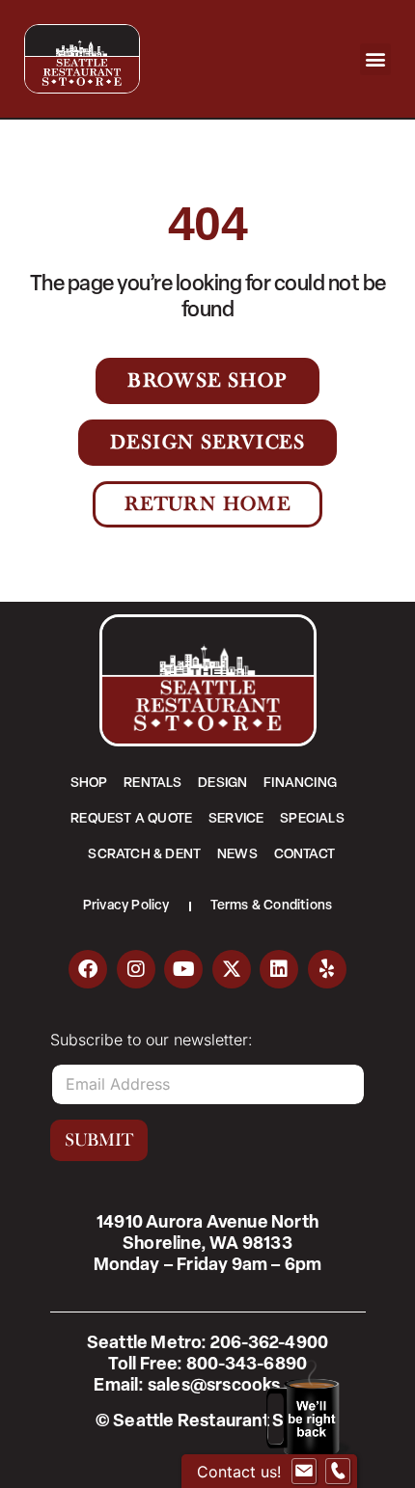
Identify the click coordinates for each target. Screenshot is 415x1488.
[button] (376, 59)
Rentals (152, 783)
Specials (312, 819)
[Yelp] (327, 969)
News (237, 855)
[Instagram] (136, 969)
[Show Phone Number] (337, 1471)
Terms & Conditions (271, 906)
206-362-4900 (269, 1344)
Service (235, 819)
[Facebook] (88, 969)
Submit (99, 1139)
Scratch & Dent (144, 855)
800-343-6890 (246, 1365)
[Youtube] (183, 969)
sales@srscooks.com (234, 1386)
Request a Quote (131, 819)
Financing (300, 783)
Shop (89, 783)
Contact (304, 855)
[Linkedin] (279, 969)
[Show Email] (304, 1471)
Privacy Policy (126, 906)
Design (222, 783)
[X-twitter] (231, 969)
